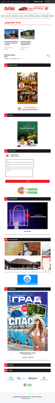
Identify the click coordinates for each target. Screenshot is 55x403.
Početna (3, 1)
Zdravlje (37, 16)
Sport (26, 16)
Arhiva (17, 1)
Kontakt (27, 1)
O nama (8, 1)
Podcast (51, 16)
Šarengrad (32, 16)
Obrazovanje (44, 16)
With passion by (27, 398)
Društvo (3, 16)
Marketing (13, 1)
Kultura (21, 16)
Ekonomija (15, 16)
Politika (9, 16)
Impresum (23, 1)
